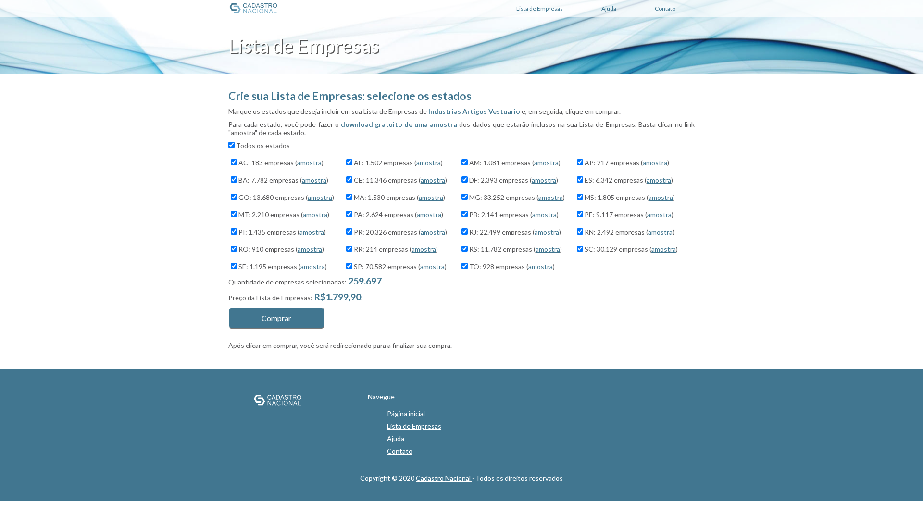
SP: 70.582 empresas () (400, 266)
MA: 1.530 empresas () (399, 197)
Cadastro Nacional (444, 478)
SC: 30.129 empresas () (631, 249)
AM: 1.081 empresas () (515, 163)
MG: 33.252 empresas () (517, 197)
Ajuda (395, 438)
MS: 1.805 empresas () (630, 197)
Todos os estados (263, 145)
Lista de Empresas (414, 426)
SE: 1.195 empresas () (282, 266)
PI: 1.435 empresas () (282, 232)
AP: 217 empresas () (627, 163)
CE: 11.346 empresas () (400, 180)
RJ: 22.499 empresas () (515, 232)
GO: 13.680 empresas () (286, 197)
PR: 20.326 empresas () (400, 232)
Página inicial (406, 413)
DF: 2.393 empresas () (513, 180)
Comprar (276, 317)
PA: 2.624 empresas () (398, 214)
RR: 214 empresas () (396, 249)
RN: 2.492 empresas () (629, 232)
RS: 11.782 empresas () (515, 249)
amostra (309, 163)
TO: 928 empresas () (512, 266)
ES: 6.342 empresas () (629, 180)
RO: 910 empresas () (281, 249)
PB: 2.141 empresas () (514, 214)
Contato (399, 451)
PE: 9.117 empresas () (629, 214)
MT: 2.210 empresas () (283, 214)
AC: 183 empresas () (281, 163)
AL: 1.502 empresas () (398, 163)
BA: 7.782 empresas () (283, 180)
